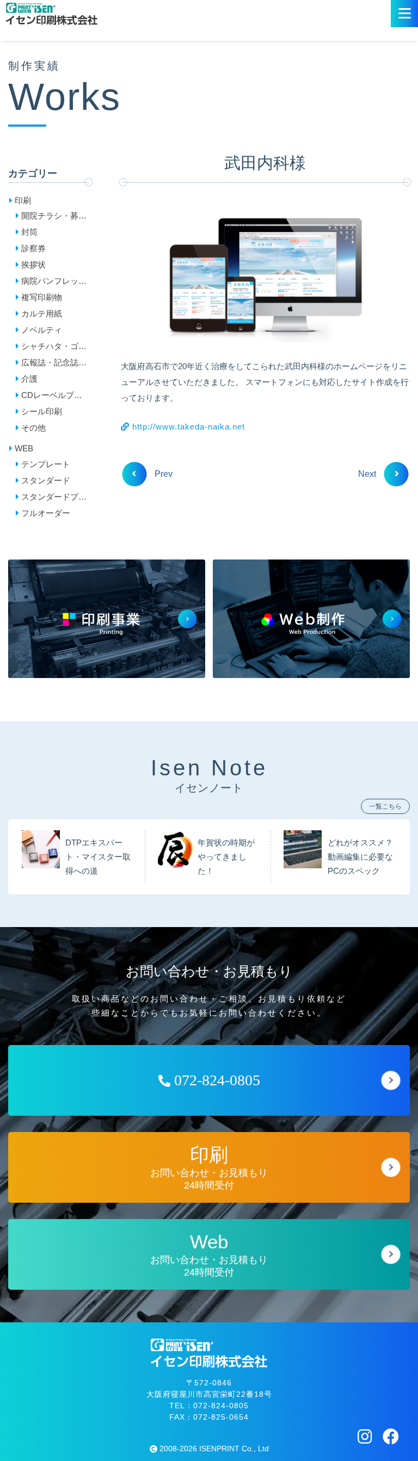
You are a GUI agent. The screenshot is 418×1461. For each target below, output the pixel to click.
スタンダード (45, 480)
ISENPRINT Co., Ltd (234, 1448)
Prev (162, 473)
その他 (33, 427)
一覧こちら (385, 806)
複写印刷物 (41, 297)
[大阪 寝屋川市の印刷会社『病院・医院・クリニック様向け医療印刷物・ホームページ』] (51, 14)
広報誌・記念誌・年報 (54, 364)
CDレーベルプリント (51, 396)
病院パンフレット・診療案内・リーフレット (54, 282)
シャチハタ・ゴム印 (54, 348)
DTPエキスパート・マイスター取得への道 (98, 857)
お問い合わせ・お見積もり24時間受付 (209, 1167)
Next (368, 473)
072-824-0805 (215, 1080)
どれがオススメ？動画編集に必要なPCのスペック (360, 857)
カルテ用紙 (41, 313)
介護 (29, 378)
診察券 (33, 248)
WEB (24, 448)
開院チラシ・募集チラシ (54, 217)
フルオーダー (45, 513)
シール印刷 (41, 411)
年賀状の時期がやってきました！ (226, 857)
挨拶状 (33, 264)
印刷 (23, 200)
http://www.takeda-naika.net (187, 426)
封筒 (29, 232)
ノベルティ (41, 329)
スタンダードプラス (54, 498)
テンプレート (45, 464)
